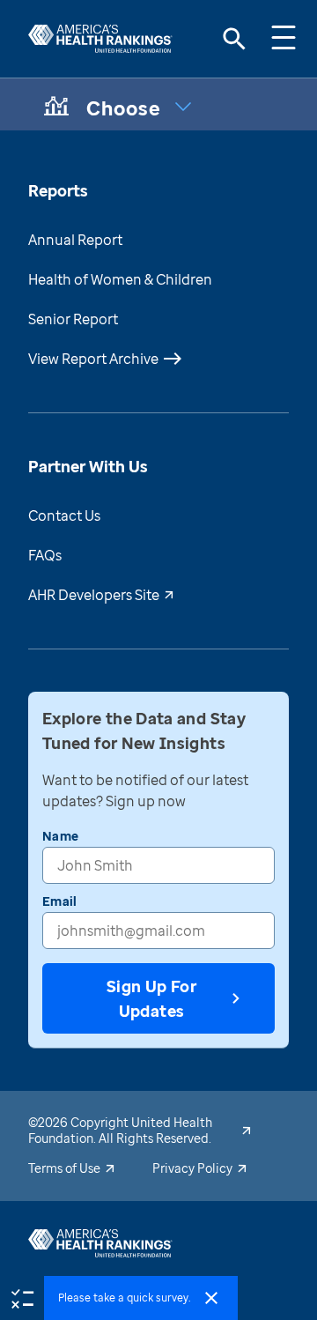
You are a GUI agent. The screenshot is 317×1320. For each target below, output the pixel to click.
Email (59, 901)
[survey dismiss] (211, 1298)
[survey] (22, 1297)
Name (60, 835)
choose (124, 108)
